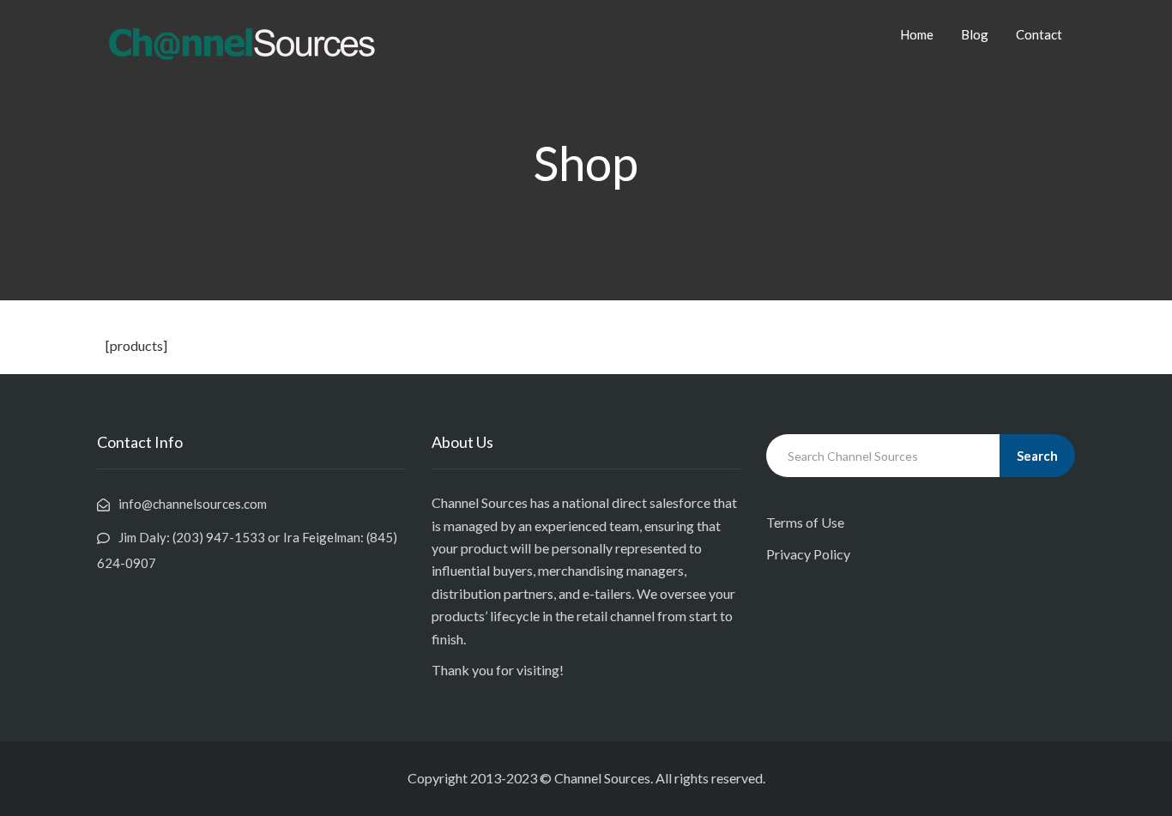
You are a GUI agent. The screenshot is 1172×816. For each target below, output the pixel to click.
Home (916, 34)
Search (1037, 455)
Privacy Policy (808, 554)
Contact (1039, 34)
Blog (974, 34)
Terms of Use (805, 522)
